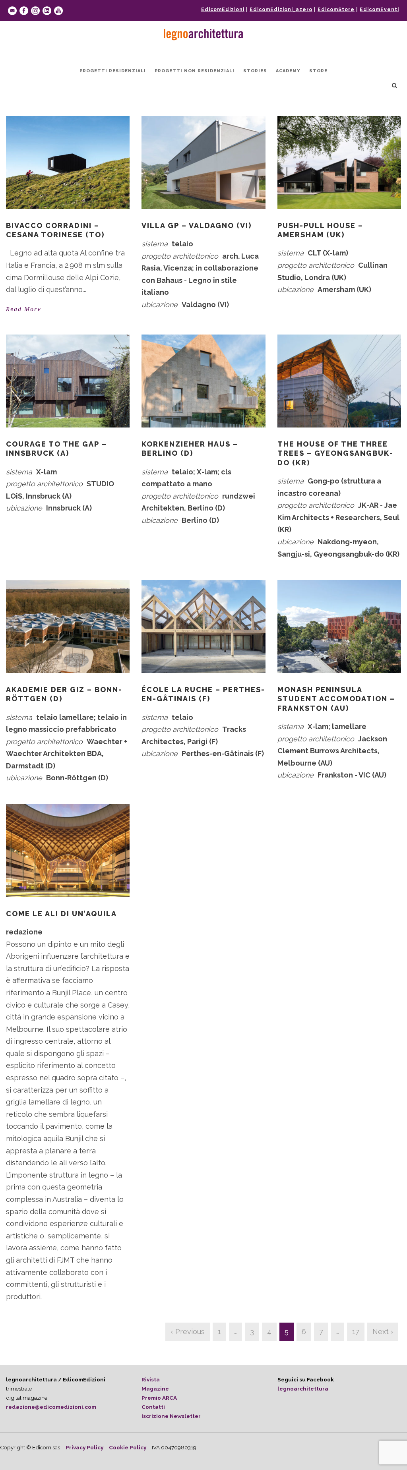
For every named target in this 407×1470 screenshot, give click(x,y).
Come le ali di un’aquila (61, 913)
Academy (288, 71)
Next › (382, 1331)
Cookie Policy (127, 1447)
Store (318, 71)
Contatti (153, 1407)
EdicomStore (336, 9)
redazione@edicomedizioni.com (51, 1407)
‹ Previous (188, 1331)
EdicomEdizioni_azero (281, 9)
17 (355, 1331)
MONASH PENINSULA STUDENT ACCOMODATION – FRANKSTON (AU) (336, 698)
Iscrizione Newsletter (171, 1416)
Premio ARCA (159, 1398)
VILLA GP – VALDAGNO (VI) (196, 225)
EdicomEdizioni (222, 9)
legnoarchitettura (302, 1388)
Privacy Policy (84, 1447)
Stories (255, 71)
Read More (23, 309)
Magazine (155, 1388)
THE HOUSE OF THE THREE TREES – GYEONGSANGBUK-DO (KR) (335, 453)
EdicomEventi (379, 9)
